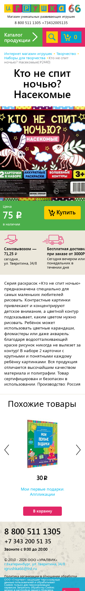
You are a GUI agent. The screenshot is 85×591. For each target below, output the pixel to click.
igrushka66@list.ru (20, 568)
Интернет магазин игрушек (28, 54)
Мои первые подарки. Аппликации (42, 492)
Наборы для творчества (24, 58)
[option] (42, 153)
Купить (66, 212)
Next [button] (78, 450)
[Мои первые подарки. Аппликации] (42, 444)
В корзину (42, 510)
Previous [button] (6, 450)
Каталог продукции (17, 37)
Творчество (66, 54)
